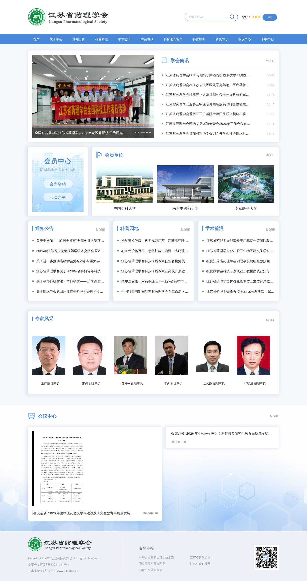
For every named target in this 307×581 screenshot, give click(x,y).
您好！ (251, 17)
